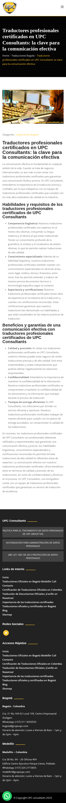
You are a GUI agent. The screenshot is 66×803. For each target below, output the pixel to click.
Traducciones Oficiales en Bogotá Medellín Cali (29, 581)
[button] (7, 796)
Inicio (5, 577)
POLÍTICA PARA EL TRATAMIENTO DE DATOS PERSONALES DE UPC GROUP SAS (33, 532)
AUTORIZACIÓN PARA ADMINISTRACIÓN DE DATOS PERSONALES (33, 544)
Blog (4, 610)
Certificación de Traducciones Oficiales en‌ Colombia (32, 589)
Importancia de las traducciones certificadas (27, 602)
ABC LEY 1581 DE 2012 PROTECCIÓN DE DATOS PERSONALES (33, 556)
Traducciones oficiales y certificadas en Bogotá (29, 606)
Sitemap (7, 614)
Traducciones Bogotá (26, 134)
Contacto (7, 585)
